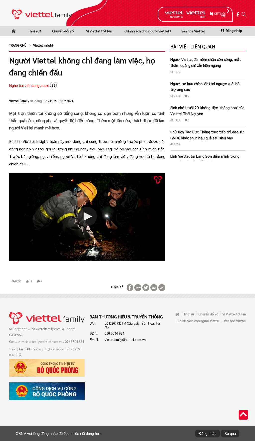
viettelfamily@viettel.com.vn (42, 341)
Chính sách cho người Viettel (146, 31)
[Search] (244, 14)
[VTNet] (174, 14)
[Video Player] (87, 216)
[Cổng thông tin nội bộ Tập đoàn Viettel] (42, 14)
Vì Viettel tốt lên (99, 31)
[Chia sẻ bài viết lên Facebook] (129, 287)
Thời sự (34, 31)
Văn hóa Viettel (193, 31)
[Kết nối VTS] (218, 14)
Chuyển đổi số (63, 31)
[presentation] (228, 11)
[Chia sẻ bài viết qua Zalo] (137, 287)
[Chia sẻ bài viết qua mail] (153, 287)
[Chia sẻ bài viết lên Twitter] (145, 287)
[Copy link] (161, 287)
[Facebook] (237, 14)
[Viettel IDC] (196, 14)
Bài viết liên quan (192, 46)
